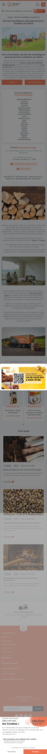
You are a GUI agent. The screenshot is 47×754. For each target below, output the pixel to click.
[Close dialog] (45, 365)
